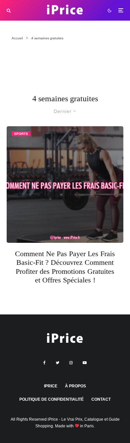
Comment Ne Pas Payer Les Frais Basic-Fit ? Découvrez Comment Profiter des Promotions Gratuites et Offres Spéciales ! (65, 266)
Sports (21, 134)
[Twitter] (57, 363)
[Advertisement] (38, 70)
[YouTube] (85, 363)
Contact (101, 399)
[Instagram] (71, 363)
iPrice (50, 386)
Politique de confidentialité (51, 399)
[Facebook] (44, 363)
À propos (75, 386)
